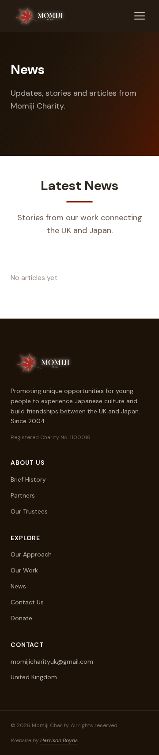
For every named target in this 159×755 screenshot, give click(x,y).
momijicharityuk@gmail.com (52, 661)
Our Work (24, 570)
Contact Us (27, 602)
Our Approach (31, 554)
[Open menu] (139, 16)
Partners (23, 495)
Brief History (28, 479)
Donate (21, 618)
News (18, 586)
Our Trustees (29, 511)
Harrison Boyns (59, 740)
